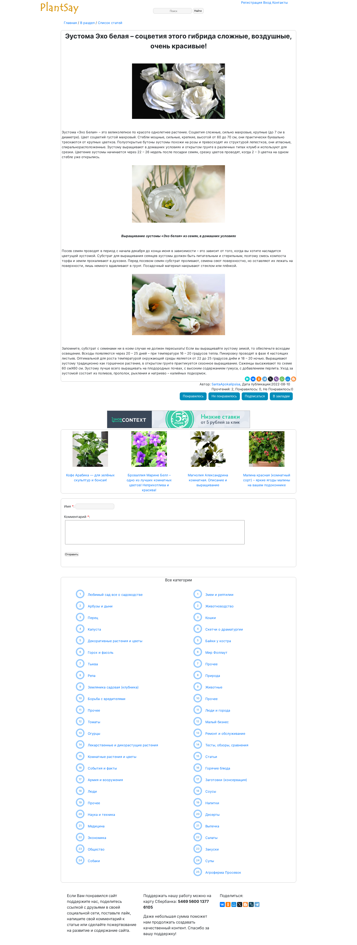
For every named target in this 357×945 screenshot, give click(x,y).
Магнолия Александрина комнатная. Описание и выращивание (208, 480)
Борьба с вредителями (106, 699)
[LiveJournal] (251, 904)
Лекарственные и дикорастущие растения (123, 745)
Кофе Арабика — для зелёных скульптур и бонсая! (90, 477)
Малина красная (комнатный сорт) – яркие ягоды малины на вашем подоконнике (266, 480)
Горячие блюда (217, 768)
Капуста (94, 629)
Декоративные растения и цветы (115, 641)
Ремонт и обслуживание (225, 733)
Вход (267, 2)
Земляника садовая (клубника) (113, 687)
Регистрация (251, 2)
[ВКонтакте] (253, 378)
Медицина (96, 826)
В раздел (87, 23)
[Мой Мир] (287, 378)
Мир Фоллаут (216, 652)
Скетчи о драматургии (224, 629)
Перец (93, 618)
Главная (71, 23)
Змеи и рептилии (219, 595)
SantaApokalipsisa (225, 384)
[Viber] (276, 378)
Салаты (211, 838)
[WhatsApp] (282, 378)
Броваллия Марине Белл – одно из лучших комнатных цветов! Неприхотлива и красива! (149, 482)
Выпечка (212, 826)
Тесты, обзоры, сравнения (226, 745)
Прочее (94, 710)
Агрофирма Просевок (223, 872)
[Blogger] (293, 378)
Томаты (94, 722)
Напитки (212, 803)
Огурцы (94, 733)
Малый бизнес (217, 722)
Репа (91, 676)
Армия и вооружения (105, 780)
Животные (213, 687)
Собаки (94, 861)
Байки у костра (218, 641)
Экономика (97, 838)
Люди (92, 791)
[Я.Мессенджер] (247, 378)
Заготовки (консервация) (226, 780)
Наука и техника (101, 814)
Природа (212, 676)
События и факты (102, 768)
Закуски (212, 849)
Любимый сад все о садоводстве (115, 595)
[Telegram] (264, 378)
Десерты (212, 814)
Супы (209, 861)
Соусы (210, 791)
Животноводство (219, 606)
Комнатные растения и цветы (112, 757)
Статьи (211, 757)
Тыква (93, 664)
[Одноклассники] (258, 378)
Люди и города (217, 710)
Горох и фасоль (100, 652)
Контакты (280, 2)
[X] (270, 378)
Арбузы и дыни (100, 606)
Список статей (110, 23)
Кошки (210, 618)
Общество (96, 849)
